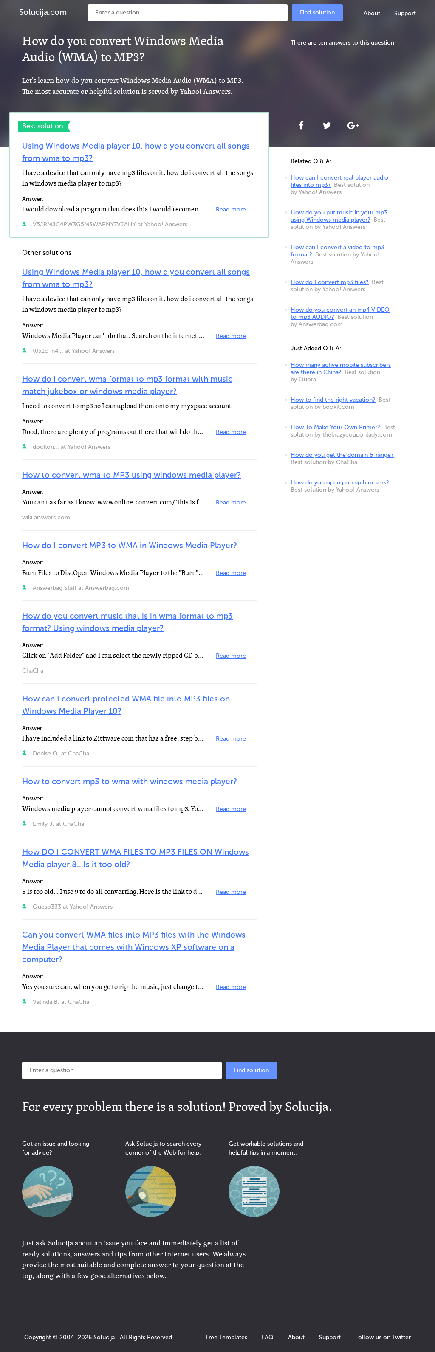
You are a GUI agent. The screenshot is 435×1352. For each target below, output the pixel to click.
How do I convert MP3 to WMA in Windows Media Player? (129, 546)
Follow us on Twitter (383, 1338)
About (372, 14)
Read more (231, 210)
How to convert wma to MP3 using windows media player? (131, 475)
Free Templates (226, 1338)
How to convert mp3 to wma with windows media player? (129, 782)
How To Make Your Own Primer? (335, 428)
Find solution (317, 13)
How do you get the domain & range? (342, 455)
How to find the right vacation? (333, 400)
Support (405, 14)
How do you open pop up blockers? (340, 483)
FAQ (268, 1338)
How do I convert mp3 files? (330, 282)
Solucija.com (43, 12)
